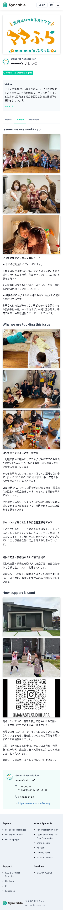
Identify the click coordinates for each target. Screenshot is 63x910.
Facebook (10, 891)
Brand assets (43, 843)
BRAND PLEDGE (44, 873)
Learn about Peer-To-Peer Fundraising (47, 836)
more (7, 106)
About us (41, 848)
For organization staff (47, 830)
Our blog (9, 881)
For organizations (14, 834)
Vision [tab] (20, 119)
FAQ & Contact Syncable (12, 874)
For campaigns (12, 839)
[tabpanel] (31, 445)
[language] (51, 4)
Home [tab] (8, 119)
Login (42, 4)
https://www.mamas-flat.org (34, 803)
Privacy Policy (43, 852)
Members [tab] (34, 119)
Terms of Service (45, 857)
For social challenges (15, 830)
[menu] (57, 4)
